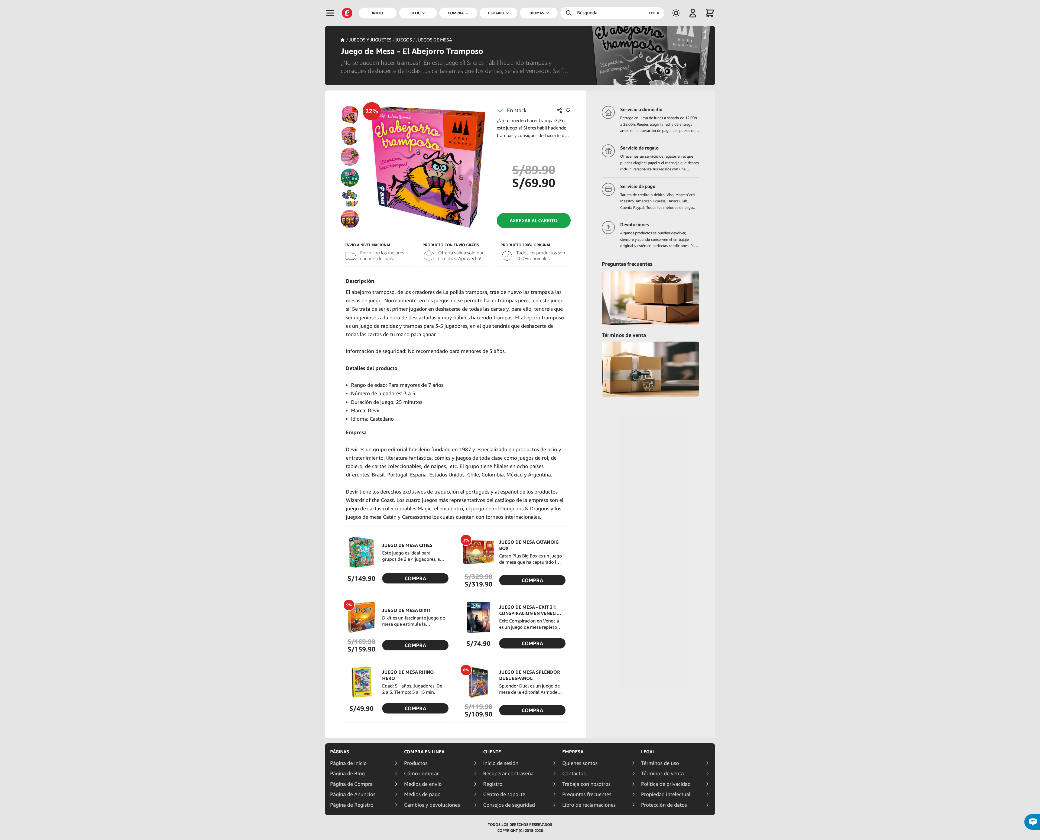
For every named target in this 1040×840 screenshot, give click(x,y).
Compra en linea (424, 751)
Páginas (339, 751)
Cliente (492, 751)
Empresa (572, 751)
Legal (648, 751)
